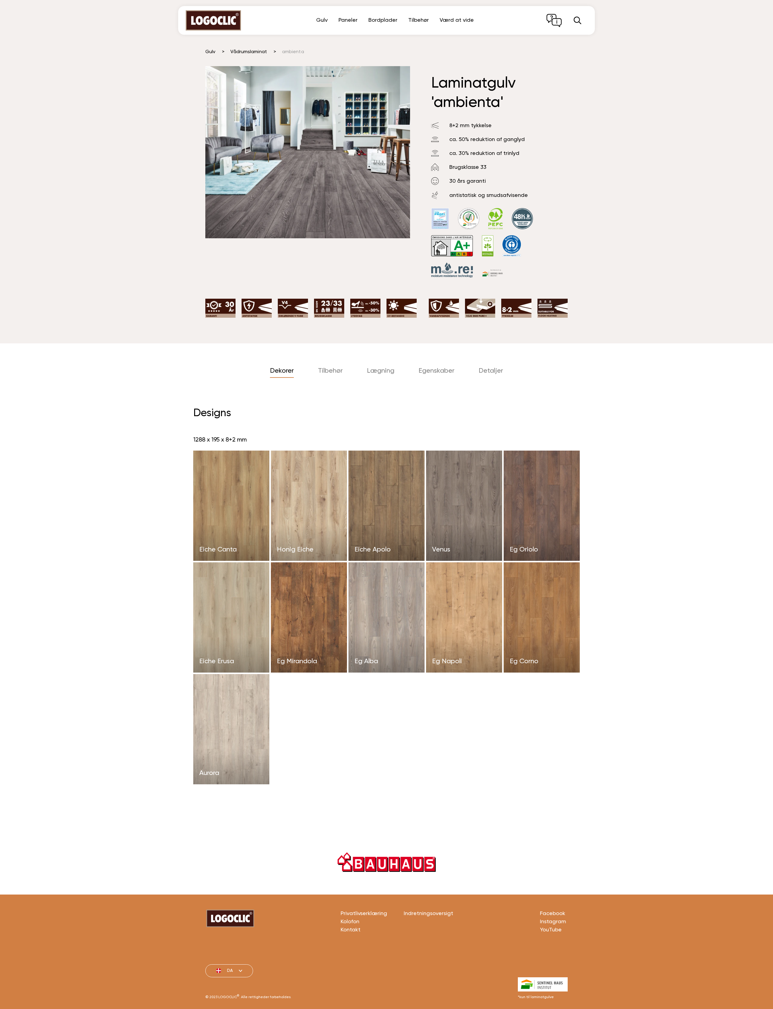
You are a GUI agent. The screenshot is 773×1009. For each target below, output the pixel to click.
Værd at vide (457, 20)
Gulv (322, 20)
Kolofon (350, 921)
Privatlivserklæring (364, 913)
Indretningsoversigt (428, 913)
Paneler (348, 20)
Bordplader (382, 20)
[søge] (577, 20)
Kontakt (351, 930)
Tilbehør (418, 20)
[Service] (554, 20)
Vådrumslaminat (248, 52)
